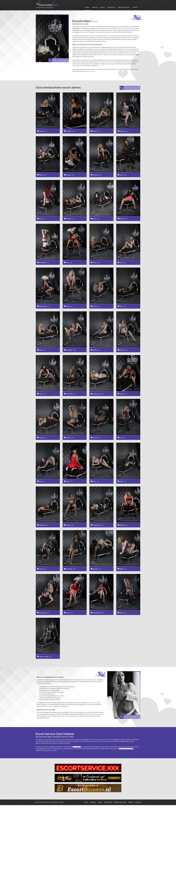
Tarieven (94, 7)
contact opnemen (77, 65)
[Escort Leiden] (49, 4)
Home (87, 7)
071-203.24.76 (60, 60)
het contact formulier (52, 706)
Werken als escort (124, 7)
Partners (138, 802)
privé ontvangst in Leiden (126, 748)
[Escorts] (88, 778)
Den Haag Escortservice (95, 714)
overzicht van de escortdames (128, 28)
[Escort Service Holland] (88, 768)
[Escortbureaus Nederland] (88, 788)
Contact (135, 7)
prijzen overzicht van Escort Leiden (105, 62)
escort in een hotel (128, 53)
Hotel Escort (111, 7)
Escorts (102, 7)
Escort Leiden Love (39, 802)
